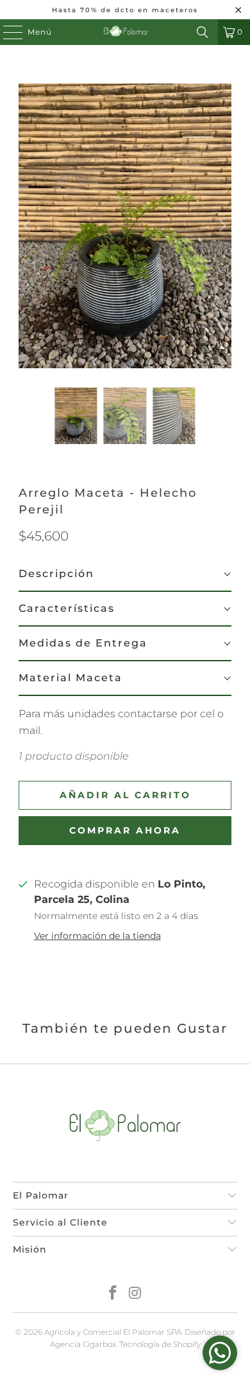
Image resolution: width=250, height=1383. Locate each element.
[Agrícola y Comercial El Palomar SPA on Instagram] (136, 1294)
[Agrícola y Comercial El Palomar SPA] (125, 32)
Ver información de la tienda (97, 936)
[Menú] (6, 32)
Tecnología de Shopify (160, 1344)
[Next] (222, 226)
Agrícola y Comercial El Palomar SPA (112, 1332)
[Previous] (28, 226)
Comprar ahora (125, 830)
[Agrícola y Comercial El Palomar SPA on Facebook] (113, 1294)
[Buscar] (202, 32)
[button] (125, 574)
